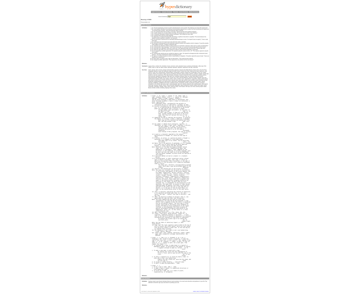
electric (192, 43)
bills (156, 226)
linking (175, 36)
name (173, 48)
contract (160, 57)
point (177, 170)
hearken (169, 113)
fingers (160, 154)
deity (174, 104)
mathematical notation (153, 78)
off (194, 48)
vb (182, 237)
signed (182, 48)
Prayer (188, 221)
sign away (163, 84)
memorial (179, 119)
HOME (194, 291)
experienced (164, 39)
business (166, 161)
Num (184, 121)
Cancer (178, 71)
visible (189, 29)
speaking (178, 216)
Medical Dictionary (194, 12)
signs (159, 30)
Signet (177, 98)
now (171, 186)
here (204, 48)
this (175, 209)
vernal (180, 171)
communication (159, 31)
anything (163, 99)
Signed (172, 237)
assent (170, 56)
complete (159, 228)
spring (181, 30)
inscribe (201, 76)
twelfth (165, 168)
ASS (180, 240)
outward (181, 134)
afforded (163, 205)
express (166, 56)
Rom (184, 111)
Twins (205, 85)
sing (205, 51)
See (157, 222)
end (170, 108)
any (154, 31)
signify (188, 246)
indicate (170, 117)
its (187, 188)
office (183, 159)
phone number (154, 80)
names (174, 179)
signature (164, 48)
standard (158, 97)
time (163, 120)
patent (174, 226)
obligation (182, 56)
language (170, 35)
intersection (175, 58)
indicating (162, 34)
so (182, 47)
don (181, 34)
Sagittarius (156, 82)
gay (172, 166)
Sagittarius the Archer (164, 82)
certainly (161, 129)
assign (158, 262)
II (170, 173)
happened (205, 29)
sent (192, 48)
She (179, 48)
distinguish (173, 147)
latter (160, 116)
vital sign (187, 86)
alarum (153, 70)
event (156, 39)
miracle (176, 108)
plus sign (181, 80)
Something (157, 117)
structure (156, 28)
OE (161, 239)
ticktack (195, 85)
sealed (188, 226)
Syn (153, 232)
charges (196, 43)
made (170, 99)
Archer (194, 70)
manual (163, 153)
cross (165, 49)
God (155, 40)
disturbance (164, 208)
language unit (161, 77)
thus (165, 152)
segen (179, 95)
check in (150, 72)
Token (156, 232)
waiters (170, 54)
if (173, 112)
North (179, 144)
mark (155, 48)
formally (169, 262)
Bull (175, 71)
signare (165, 242)
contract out (187, 72)
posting (201, 80)
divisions (159, 181)
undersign (150, 86)
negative (188, 43)
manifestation (158, 135)
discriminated (179, 200)
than (175, 198)
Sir (185, 248)
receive (162, 251)
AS (176, 95)
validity (168, 228)
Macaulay (185, 167)
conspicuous (175, 158)
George (164, 131)
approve (156, 56)
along (162, 58)
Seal (160, 98)
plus (156, 194)
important (176, 39)
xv (187, 111)
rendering (170, 150)
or (185, 45)
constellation (168, 189)
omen (182, 78)
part (163, 35)
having (155, 43)
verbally (171, 53)
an (154, 39)
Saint (160, 131)
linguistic (169, 36)
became (169, 121)
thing (167, 119)
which (170, 28)
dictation (159, 150)
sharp (177, 212)
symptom (164, 199)
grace (166, 220)
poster (197, 80)
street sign (150, 85)
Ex (183, 116)
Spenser (185, 133)
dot (181, 212)
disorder (182, 45)
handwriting (184, 230)
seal (175, 227)
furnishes (159, 101)
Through (160, 110)
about (163, 185)
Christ (160, 253)
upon (155, 159)
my (199, 47)
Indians (156, 145)
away (182, 262)
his (189, 53)
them (175, 193)
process (177, 184)
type (170, 125)
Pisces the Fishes (166, 80)
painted (188, 165)
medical (156, 45)
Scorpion (202, 82)
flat (173, 212)
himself (171, 203)
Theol (156, 213)
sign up (158, 67)
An (155, 106)
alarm (149, 70)
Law (159, 225)
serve (165, 148)
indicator (182, 76)
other (169, 158)
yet (163, 57)
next (188, 59)
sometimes (180, 125)
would (184, 140)
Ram (191, 81)
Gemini (181, 75)
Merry (170, 131)
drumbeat (173, 73)
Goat (149, 76)
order (176, 49)
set (155, 84)
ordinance (188, 216)
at (174, 171)
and (157, 38)
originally (183, 179)
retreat (203, 81)
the (189, 28)
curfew (204, 72)
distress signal (162, 73)
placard (173, 80)
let (159, 260)
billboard (166, 71)
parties (189, 56)
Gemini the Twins (187, 75)
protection (189, 49)
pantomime (176, 143)
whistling (162, 87)
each (159, 186)
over (168, 49)
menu (179, 54)
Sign (154, 95)
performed (167, 193)
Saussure (174, 38)
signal (162, 67)
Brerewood (186, 130)
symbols (166, 126)
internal (170, 214)
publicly (180, 162)
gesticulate (195, 75)
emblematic (157, 246)
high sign (169, 76)
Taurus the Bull (170, 85)
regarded (171, 134)
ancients (181, 103)
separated (159, 185)
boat (186, 31)
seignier (166, 241)
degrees (170, 185)
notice (175, 78)
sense (178, 209)
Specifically (160, 102)
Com (189, 254)
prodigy (180, 104)
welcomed (171, 30)
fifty (188, 120)
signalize (180, 67)
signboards (204, 28)
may (171, 200)
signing (184, 84)
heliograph (164, 76)
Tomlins (162, 231)
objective (163, 45)
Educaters (159, 147)
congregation (181, 251)
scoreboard (181, 82)
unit (172, 36)
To (154, 245)
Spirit (163, 111)
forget (183, 34)
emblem (165, 124)
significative (162, 127)
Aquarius (176, 70)
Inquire (160, 259)
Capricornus (159, 177)
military (158, 156)
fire (168, 120)
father (175, 140)
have (187, 140)
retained (158, 182)
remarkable (159, 103)
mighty (165, 110)
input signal (196, 76)
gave (168, 166)
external (174, 213)
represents (157, 125)
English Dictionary (156, 12)
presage (205, 80)
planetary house (183, 66)
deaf (201, 47)
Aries (198, 70)
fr (171, 97)
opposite (172, 44)
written (169, 33)
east (169, 188)
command (167, 139)
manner (163, 246)
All (187, 56)
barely (183, 126)
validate (161, 86)
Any (155, 124)
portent (186, 80)
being (169, 213)
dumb (180, 145)
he (153, 30)
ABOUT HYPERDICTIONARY (203, 291)
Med (156, 197)
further (158, 204)
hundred (181, 120)
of (161, 30)
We (158, 251)
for (186, 49)
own (179, 230)
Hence (156, 143)
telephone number (188, 85)
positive (181, 43)
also (168, 97)
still (184, 181)
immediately (177, 29)
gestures (168, 143)
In (172, 209)
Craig (157, 231)
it (192, 39)
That (153, 99)
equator (171, 171)
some (170, 104)
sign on (154, 67)
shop (191, 33)
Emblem (158, 235)
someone (171, 49)
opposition (194, 78)
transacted (176, 161)
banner (164, 97)
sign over (180, 84)
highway (192, 28)
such (163, 144)
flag (167, 75)
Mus (156, 212)
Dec (189, 51)
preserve (187, 117)
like (158, 195)
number (179, 78)
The (196, 36)
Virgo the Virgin (174, 86)
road (166, 58)
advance (158, 188)
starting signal (197, 84)
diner (160, 54)
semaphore (151, 84)
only (157, 203)
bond (198, 36)
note (164, 232)
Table (162, 222)
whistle (154, 87)
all (187, 33)
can (181, 28)
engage (155, 59)
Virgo (168, 86)
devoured (173, 120)
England (174, 131)
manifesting (165, 107)
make (155, 49)
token (176, 101)
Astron (157, 168)
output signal (204, 78)
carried (168, 156)
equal (165, 42)
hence (174, 125)
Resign (154, 98)
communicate (157, 47)
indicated (161, 43)
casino (184, 51)
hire (173, 76)
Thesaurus (176, 12)
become (188, 184)
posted (185, 28)
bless (153, 66)
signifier (180, 36)
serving (163, 117)
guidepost (158, 76)
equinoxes (159, 184)
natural (185, 147)
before (161, 159)
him (159, 142)
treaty (201, 56)
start (193, 84)
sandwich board (174, 82)
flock (165, 253)
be (183, 28)
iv (186, 116)
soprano (197, 51)
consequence (170, 182)
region (199, 81)
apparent (182, 29)
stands (180, 213)
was (196, 28)
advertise (157, 161)
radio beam (174, 81)
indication (162, 29)
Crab (198, 72)
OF (161, 241)
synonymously (159, 200)
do (171, 253)
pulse (165, 209)
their (163, 228)
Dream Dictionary (183, 12)
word (157, 134)
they (167, 30)
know (174, 47)
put (163, 81)
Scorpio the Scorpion (194, 82)
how (177, 47)
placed (186, 158)
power (156, 108)
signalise (175, 67)
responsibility (175, 56)
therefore (171, 165)
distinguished (184, 152)
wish (174, 139)
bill (162, 71)
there (192, 45)
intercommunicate (152, 77)
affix (157, 256)
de (171, 38)
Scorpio (187, 82)
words (175, 135)
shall (161, 112)
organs (187, 205)
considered (170, 103)
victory (188, 131)
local (178, 204)
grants (162, 226)
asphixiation (205, 45)
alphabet (168, 153)
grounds (153, 76)
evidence (167, 45)
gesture (156, 35)
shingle (158, 84)
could (185, 47)
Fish (165, 75)
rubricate (150, 82)
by (160, 51)
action (165, 138)
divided (184, 42)
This (180, 58)
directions (183, 268)
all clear (160, 70)
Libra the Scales (193, 77)
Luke (184, 142)
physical (162, 211)
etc (157, 190)
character (157, 34)
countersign (194, 72)
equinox (185, 171)
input (191, 76)
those (168, 144)
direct (170, 205)
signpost (189, 84)
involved (158, 207)
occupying (176, 180)
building (167, 159)
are (177, 126)
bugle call (171, 71)
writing (160, 56)
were (195, 45)
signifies (157, 214)
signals (178, 31)
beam (160, 71)
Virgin (165, 86)
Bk (183, 220)
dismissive (202, 53)
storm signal (205, 84)
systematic (168, 149)
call (180, 49)
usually (166, 33)
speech (181, 246)
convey (164, 262)
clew (154, 72)
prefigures (175, 124)
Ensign (185, 97)
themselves (161, 130)
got (202, 43)
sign (192, 34)
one (160, 42)
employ (187, 73)
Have (205, 56)
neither (164, 113)
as (186, 29)
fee (160, 66)
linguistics (156, 36)
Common (184, 221)
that (194, 29)
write (168, 48)
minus (188, 34)
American (184, 144)
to (182, 36)
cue (201, 72)
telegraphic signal (179, 85)
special (166, 108)
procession (182, 182)
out (174, 259)
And (190, 259)
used (171, 144)
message (173, 31)
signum (170, 95)
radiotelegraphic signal (183, 81)
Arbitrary (170, 222)
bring (174, 54)
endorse (191, 73)
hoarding (177, 76)
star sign (190, 67)
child (169, 251)
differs (158, 202)
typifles (181, 124)
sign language (173, 84)
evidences (183, 204)
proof (153, 102)
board (166, 28)
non (167, 53)
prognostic (150, 81)
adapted (179, 149)
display (159, 33)
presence (175, 45)
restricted (164, 204)
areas (168, 42)
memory (159, 119)
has (202, 29)
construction (177, 72)
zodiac (179, 42)
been (187, 58)
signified (192, 36)
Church (164, 216)
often (179, 199)
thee (159, 113)
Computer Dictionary (167, 12)
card (206, 71)
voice (178, 113)
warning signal (199, 86)
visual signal (182, 86)
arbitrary (168, 38)
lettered (158, 158)
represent (180, 127)
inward (182, 218)
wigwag (167, 87)
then (184, 226)
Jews (173, 106)
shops (162, 165)
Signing (155, 239)
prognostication (158, 81)
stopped (194, 31)
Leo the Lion (172, 77)
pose (189, 80)
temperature (159, 209)
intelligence (158, 269)
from (181, 31)
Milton (158, 157)
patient (181, 198)
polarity (206, 43)
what (171, 127)
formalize (176, 75)
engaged (157, 51)
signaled (164, 54)
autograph (150, 71)
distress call (156, 73)
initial (186, 76)
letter (187, 48)
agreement (168, 51)
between (172, 34)
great (172, 227)
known (173, 99)
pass (170, 112)
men (159, 121)
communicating (174, 148)
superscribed (178, 225)
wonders (176, 110)
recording (194, 81)
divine (188, 106)
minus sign (162, 78)
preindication (194, 66)
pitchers (182, 59)
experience (160, 75)
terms (160, 199)
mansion (173, 66)
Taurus (164, 85)
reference (167, 217)
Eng (156, 225)
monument (187, 119)
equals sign (206, 73)
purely (174, 204)
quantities (176, 34)
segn (184, 95)
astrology (156, 42)
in (185, 33)
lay (165, 77)
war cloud (192, 86)
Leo (168, 77)
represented (180, 99)
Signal (171, 98)
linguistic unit (200, 77)
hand (206, 53)
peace (198, 56)
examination (176, 205)
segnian (184, 240)
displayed (187, 162)
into (171, 42)
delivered (167, 129)
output (199, 78)
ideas (156, 136)
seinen (165, 239)
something (169, 29)
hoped (190, 39)
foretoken (164, 66)
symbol (160, 85)
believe (186, 112)
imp (162, 237)
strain (163, 30)
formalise (171, 75)
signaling (170, 67)
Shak (184, 260)
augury (199, 39)
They (170, 59)
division (183, 194)
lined (198, 28)
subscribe (195, 67)
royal (165, 225)
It (159, 112)
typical (183, 245)
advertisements (176, 28)
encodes (168, 31)
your (157, 57)
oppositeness (188, 78)
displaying (160, 28)
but (169, 127)
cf (173, 95)
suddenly (189, 31)
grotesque (179, 166)
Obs (169, 267)
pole (165, 43)
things (180, 39)
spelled (186, 153)
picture (188, 125)
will (165, 104)
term (178, 203)
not (173, 29)
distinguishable (169, 263)
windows (195, 33)
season (191, 59)
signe (163, 95)
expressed (157, 139)
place (155, 58)
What (159, 120)
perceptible (157, 29)
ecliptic (178, 168)
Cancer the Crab (185, 71)
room (173, 159)
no (197, 45)
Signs (175, 222)
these (177, 185)
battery (156, 44)
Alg (156, 191)
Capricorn (201, 71)
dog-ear (169, 73)
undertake (156, 86)
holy (162, 126)
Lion (205, 77)
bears (183, 188)
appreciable (158, 198)
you (208, 56)
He (173, 51)
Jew (166, 259)
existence (179, 117)
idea (165, 125)
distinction (172, 43)
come (185, 39)
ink (188, 76)
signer (174, 241)
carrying (169, 162)
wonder (182, 108)
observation (179, 208)
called (163, 142)
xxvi (187, 121)
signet (166, 227)
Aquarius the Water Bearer (185, 70)
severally (183, 180)
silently (162, 53)
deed (186, 259)
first (186, 113)
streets (160, 167)
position (193, 80)
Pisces (160, 80)
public (156, 33)
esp (168, 270)
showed (156, 30)
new (153, 52)
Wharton (168, 231)
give (177, 259)
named (160, 172)
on (168, 28)
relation (167, 34)
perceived (187, 202)
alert (157, 70)
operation (161, 193)
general (158, 208)
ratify (199, 66)
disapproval (193, 53)
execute (155, 75)
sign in (167, 84)
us (173, 129)
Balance (156, 71)
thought (167, 135)
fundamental (164, 36)
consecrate (195, 49)
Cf (180, 97)
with (201, 28)
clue (192, 29)
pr (178, 237)
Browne (167, 248)
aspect (184, 166)
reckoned (167, 170)
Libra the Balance (183, 77)
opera (155, 52)
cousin (204, 47)
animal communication (168, 70)
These (170, 179)
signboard (185, 67)
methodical (159, 149)
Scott (183, 249)
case (184, 227)
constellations (168, 180)
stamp (165, 98)
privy (161, 227)
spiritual (178, 214)
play (180, 51)
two (176, 59)
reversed (161, 44)
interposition (176, 107)
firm (164, 162)
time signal (200, 85)
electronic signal (180, 73)
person (159, 162)
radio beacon (167, 81)
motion (167, 78)
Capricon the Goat (194, 71)
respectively (166, 172)
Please (198, 48)
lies (174, 186)
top (188, 225)
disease (188, 45)
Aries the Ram (203, 70)
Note (153, 147)
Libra (177, 77)
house (168, 66)
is (161, 35)
